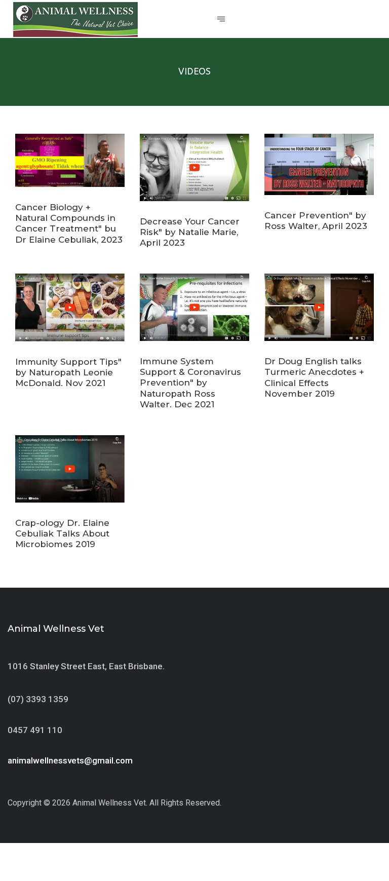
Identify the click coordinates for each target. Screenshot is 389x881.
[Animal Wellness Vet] (75, 19)
